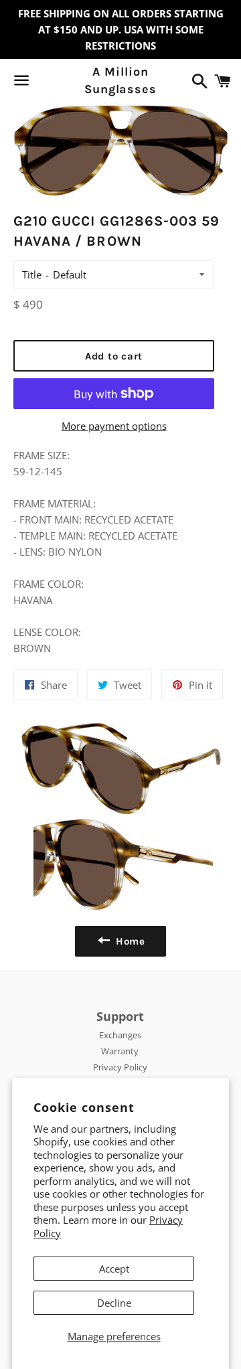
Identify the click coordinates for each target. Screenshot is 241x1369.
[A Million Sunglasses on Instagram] (69, 83)
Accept (114, 1268)
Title (32, 274)
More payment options (114, 425)
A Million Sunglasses (120, 80)
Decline (114, 1302)
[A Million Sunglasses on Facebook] (45, 83)
